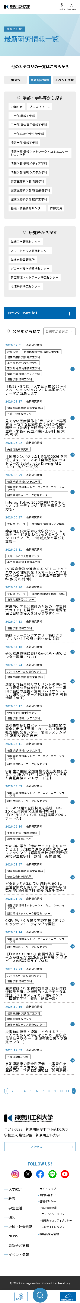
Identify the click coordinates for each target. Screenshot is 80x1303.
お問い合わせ (47, 1195)
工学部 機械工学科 (23, 116)
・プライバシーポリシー (53, 1214)
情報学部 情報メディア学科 (29, 163)
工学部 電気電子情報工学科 (29, 124)
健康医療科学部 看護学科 (27, 181)
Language (71, 9)
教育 (9, 1198)
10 (61, 1091)
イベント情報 (64, 80)
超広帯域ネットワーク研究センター (34, 277)
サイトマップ (47, 1189)
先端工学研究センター (26, 241)
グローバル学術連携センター (30, 268)
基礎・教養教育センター (27, 208)
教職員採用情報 (48, 1234)
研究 (9, 1217)
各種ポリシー (47, 1201)
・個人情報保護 (48, 1207)
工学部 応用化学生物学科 (27, 134)
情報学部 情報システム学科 (29, 172)
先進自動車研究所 (23, 259)
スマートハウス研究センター (30, 251)
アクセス (61, 9)
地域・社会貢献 (18, 1226)
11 (67, 1091)
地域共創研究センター (26, 286)
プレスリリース (39, 107)
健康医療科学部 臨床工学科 (29, 199)
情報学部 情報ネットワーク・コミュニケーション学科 (39, 153)
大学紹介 (13, 1189)
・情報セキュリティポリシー (55, 1220)
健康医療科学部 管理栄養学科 (30, 190)
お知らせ (17, 107)
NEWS (15, 80)
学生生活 (13, 1207)
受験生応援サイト (68, 1300)
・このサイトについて (51, 1226)
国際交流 (56, 208)
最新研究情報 (16, 1245)
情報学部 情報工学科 (24, 142)
